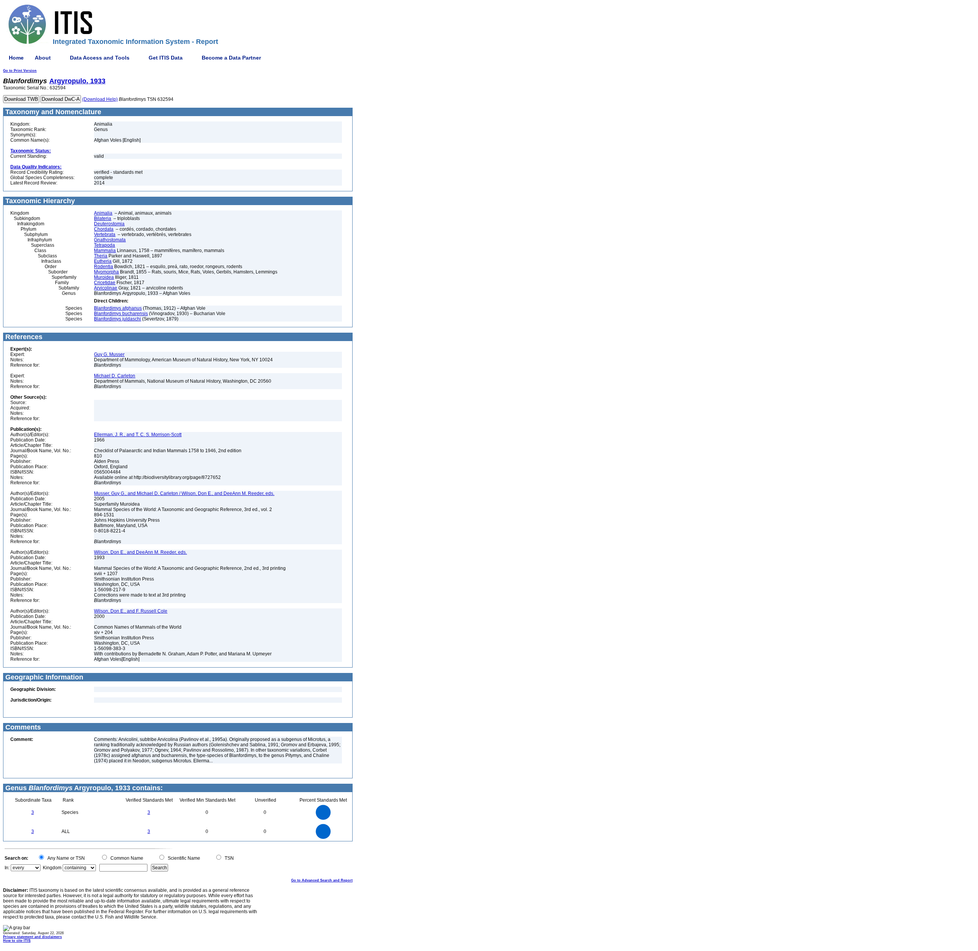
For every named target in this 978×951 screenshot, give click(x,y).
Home (16, 58)
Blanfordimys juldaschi (117, 319)
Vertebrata (104, 234)
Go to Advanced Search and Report (322, 880)
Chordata (103, 229)
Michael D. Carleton (114, 375)
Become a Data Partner (231, 58)
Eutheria (103, 261)
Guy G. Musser (109, 354)
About (43, 58)
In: (7, 867)
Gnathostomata (110, 240)
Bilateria (102, 218)
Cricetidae (104, 282)
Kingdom (52, 867)
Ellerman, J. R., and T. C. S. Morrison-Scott (137, 434)
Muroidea (104, 277)
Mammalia (105, 250)
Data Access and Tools (100, 58)
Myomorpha (106, 272)
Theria (100, 256)
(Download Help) (100, 99)
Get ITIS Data (166, 58)
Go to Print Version (20, 71)
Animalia (103, 213)
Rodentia (103, 266)
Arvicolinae (105, 288)
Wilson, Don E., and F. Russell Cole (130, 611)
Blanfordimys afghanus (118, 308)
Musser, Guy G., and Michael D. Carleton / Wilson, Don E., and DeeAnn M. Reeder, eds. (184, 493)
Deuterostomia (109, 223)
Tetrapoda (104, 245)
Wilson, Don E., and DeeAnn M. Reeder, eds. (140, 552)
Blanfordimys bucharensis (121, 313)
